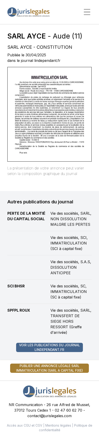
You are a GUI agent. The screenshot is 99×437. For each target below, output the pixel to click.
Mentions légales (58, 425)
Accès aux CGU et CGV (24, 425)
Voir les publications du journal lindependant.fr (49, 347)
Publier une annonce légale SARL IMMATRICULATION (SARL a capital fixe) (49, 368)
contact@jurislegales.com (49, 415)
